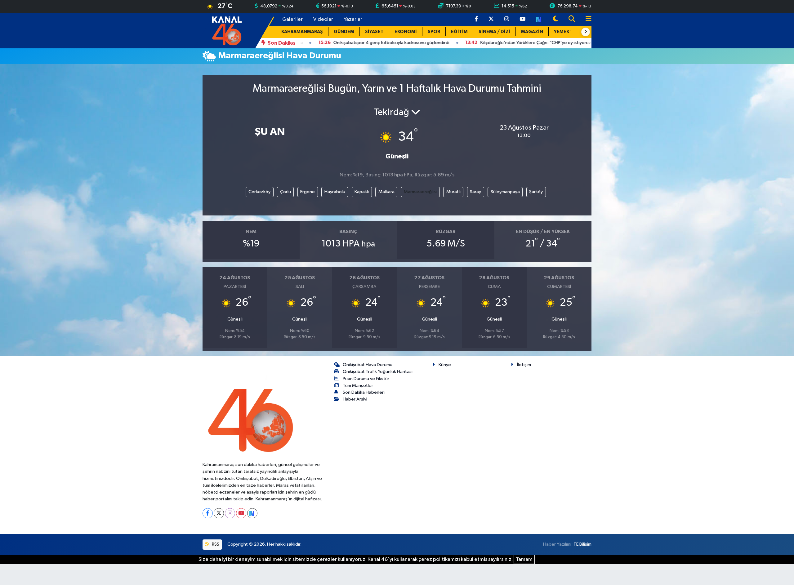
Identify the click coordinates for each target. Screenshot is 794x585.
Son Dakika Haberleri (364, 392)
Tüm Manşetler (358, 385)
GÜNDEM (344, 31)
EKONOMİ (406, 31)
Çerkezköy (259, 191)
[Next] (252, 513)
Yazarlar (353, 19)
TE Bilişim (582, 544)
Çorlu (285, 191)
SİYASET (374, 31)
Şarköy (536, 191)
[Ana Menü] (585, 19)
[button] (585, 32)
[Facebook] (208, 513)
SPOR (434, 31)
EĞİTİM (459, 31)
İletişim (524, 364)
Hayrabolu (334, 191)
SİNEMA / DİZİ (494, 31)
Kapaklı (362, 191)
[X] (219, 513)
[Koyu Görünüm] (555, 19)
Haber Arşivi (355, 399)
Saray (475, 191)
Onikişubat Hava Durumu (367, 364)
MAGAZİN (532, 31)
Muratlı (453, 191)
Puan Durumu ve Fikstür (366, 378)
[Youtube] (241, 513)
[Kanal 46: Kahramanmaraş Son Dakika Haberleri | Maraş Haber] (227, 30)
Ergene (307, 191)
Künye (445, 364)
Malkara (386, 191)
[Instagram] (230, 513)
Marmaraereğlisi (420, 191)
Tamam (524, 559)
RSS (215, 544)
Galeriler (292, 19)
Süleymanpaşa (505, 191)
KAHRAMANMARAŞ (302, 31)
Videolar (323, 19)
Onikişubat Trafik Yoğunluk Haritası (378, 371)
